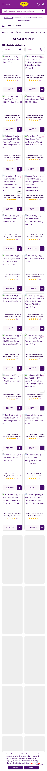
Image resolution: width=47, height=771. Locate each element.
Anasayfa (5, 32)
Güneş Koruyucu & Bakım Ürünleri (35, 32)
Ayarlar (31, 768)
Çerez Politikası (35, 763)
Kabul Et (15, 768)
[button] (19, 89)
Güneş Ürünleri (16, 32)
